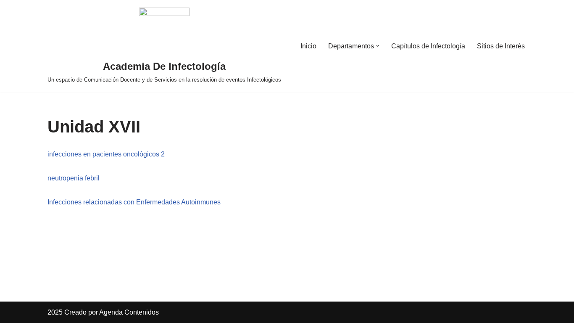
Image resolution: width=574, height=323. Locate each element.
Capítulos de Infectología (428, 46)
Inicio (308, 46)
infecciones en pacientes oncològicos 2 (106, 154)
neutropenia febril (73, 178)
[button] (377, 46)
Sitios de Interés (501, 46)
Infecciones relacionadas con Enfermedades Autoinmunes (134, 202)
